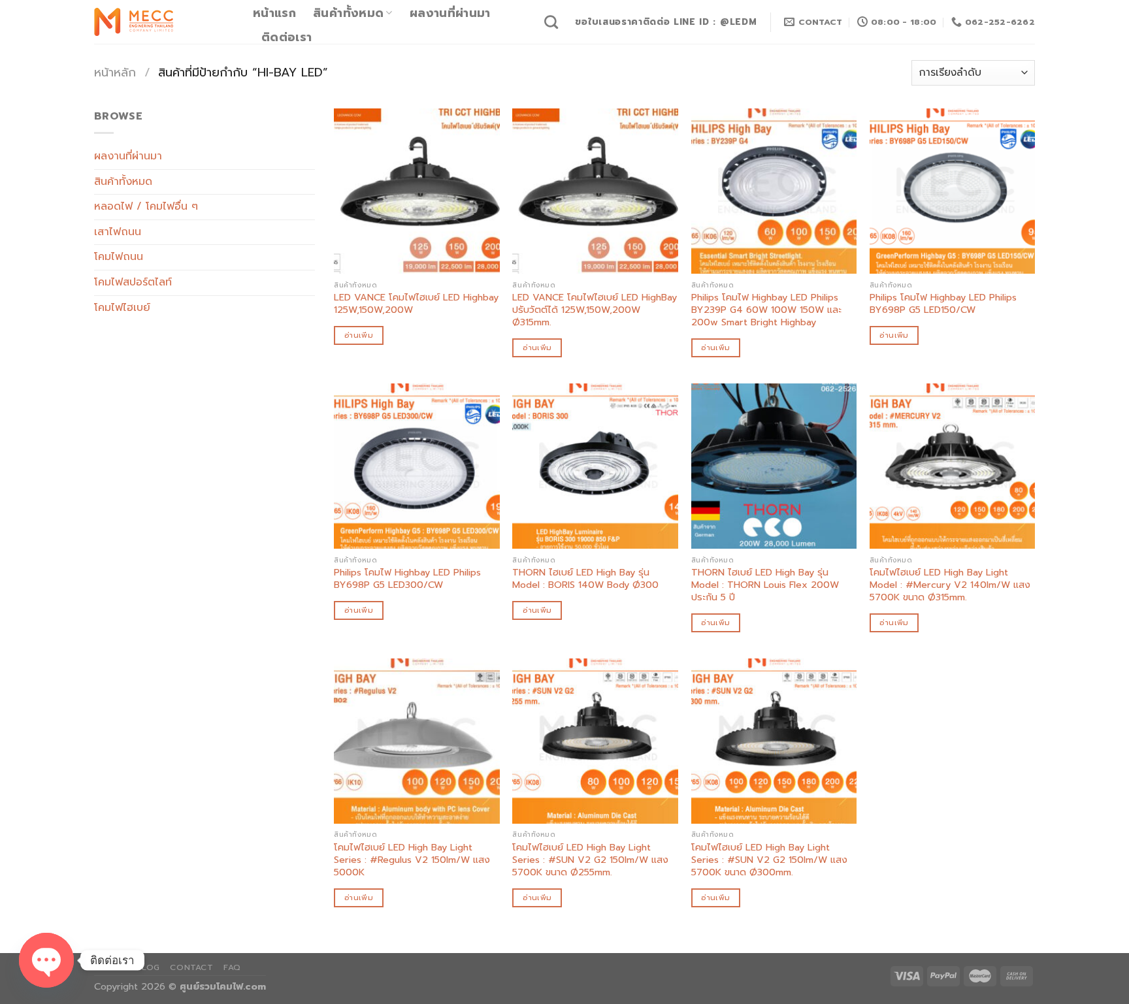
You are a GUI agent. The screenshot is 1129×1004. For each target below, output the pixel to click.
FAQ (232, 967)
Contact (191, 967)
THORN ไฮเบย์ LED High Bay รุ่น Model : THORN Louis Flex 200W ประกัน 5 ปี (765, 584)
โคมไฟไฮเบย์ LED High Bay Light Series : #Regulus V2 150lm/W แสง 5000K (412, 859)
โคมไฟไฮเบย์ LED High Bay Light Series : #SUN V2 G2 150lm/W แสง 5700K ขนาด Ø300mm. (769, 859)
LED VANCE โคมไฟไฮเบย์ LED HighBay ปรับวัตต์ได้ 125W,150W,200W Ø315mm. (594, 309)
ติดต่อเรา (286, 37)
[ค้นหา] (551, 22)
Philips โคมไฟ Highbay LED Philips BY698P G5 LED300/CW (407, 578)
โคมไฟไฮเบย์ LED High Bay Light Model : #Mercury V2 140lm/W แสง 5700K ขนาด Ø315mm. (950, 584)
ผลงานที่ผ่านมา (450, 13)
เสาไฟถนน (117, 232)
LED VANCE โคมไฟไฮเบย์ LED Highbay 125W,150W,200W (416, 303)
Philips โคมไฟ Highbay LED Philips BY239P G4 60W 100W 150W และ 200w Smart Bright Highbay (766, 309)
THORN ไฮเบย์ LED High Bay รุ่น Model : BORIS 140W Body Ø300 (585, 578)
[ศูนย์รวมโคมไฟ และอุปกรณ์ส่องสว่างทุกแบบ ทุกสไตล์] (163, 22)
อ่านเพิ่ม (358, 335)
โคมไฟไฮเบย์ (122, 308)
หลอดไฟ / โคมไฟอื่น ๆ (146, 206)
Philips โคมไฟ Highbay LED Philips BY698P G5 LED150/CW (943, 303)
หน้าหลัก (115, 72)
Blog (147, 967)
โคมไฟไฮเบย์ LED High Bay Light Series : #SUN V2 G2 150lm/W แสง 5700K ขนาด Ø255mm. (590, 859)
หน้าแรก (274, 13)
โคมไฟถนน (118, 257)
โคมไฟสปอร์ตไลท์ (133, 282)
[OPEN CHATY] (46, 960)
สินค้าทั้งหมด (348, 13)
